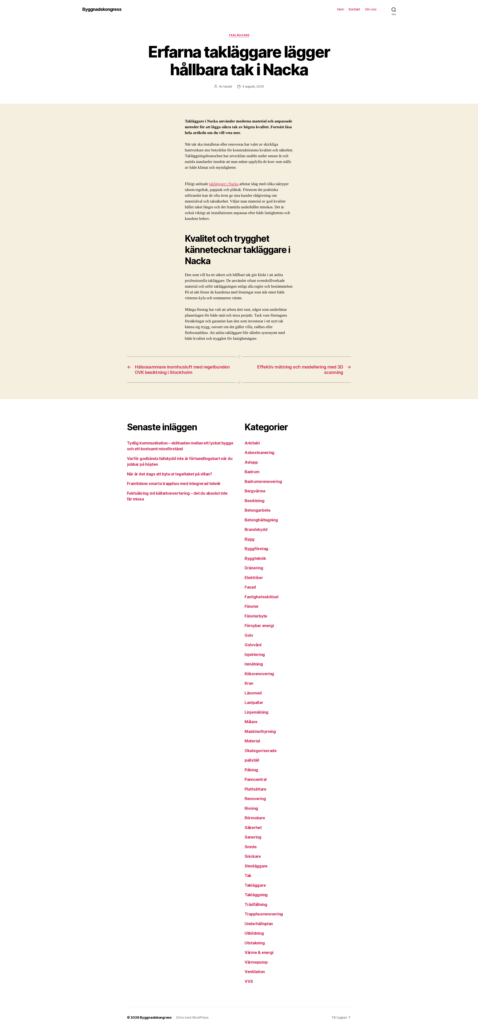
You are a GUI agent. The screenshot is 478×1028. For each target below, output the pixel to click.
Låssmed (253, 693)
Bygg (249, 539)
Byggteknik (255, 558)
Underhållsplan (259, 923)
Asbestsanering (259, 452)
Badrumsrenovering (263, 481)
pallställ (252, 760)
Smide (251, 847)
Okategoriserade (261, 750)
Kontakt (354, 9)
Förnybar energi (259, 625)
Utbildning (254, 933)
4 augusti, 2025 (253, 86)
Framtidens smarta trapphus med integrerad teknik (174, 483)
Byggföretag (256, 548)
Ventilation (255, 971)
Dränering (254, 568)
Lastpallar (254, 702)
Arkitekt (252, 443)
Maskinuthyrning (260, 731)
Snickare (253, 856)
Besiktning (254, 500)
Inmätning (254, 664)
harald (227, 86)
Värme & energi (259, 952)
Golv (249, 635)
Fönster (252, 606)
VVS (249, 981)
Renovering (255, 798)
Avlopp (251, 462)
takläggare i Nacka (223, 183)
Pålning (251, 770)
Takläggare (239, 35)
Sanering (253, 837)
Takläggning (256, 894)
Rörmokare (255, 818)
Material (252, 741)
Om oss (371, 9)
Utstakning (255, 943)
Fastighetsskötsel (261, 597)
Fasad (250, 587)
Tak (248, 875)
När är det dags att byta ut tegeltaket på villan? (169, 474)
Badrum (252, 471)
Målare (251, 721)
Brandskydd (256, 529)
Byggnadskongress (102, 9)
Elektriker (254, 577)
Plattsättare (255, 789)
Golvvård (253, 645)
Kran (249, 683)
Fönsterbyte (256, 616)
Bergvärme (255, 491)
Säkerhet (253, 827)
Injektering (255, 654)
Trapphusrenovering (264, 914)
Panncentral (256, 779)
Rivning (251, 808)
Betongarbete (258, 510)
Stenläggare (256, 866)
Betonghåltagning (261, 520)
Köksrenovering (259, 673)
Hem (340, 9)
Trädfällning (256, 904)
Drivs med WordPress (192, 1017)
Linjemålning (257, 712)
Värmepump (256, 962)
